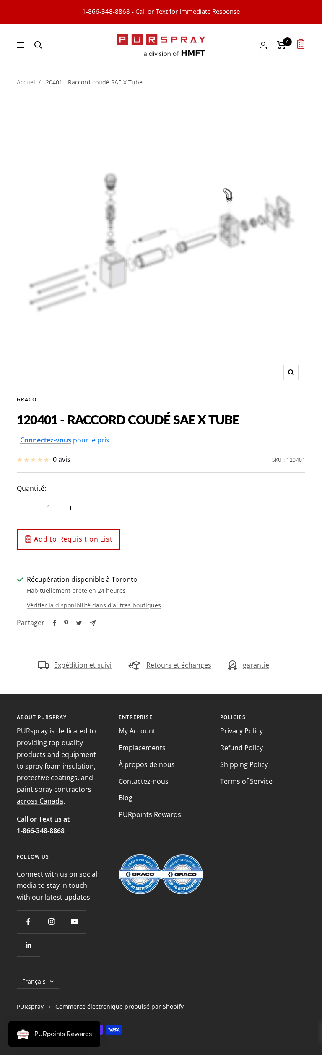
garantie (256, 665)
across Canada (40, 801)
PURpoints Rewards (150, 814)
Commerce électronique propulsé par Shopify (119, 1006)
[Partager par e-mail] (93, 623)
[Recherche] (38, 45)
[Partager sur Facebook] (54, 623)
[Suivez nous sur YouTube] (74, 921)
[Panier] (281, 45)
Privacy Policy (241, 731)
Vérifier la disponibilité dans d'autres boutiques (94, 605)
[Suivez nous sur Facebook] (28, 921)
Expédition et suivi (83, 665)
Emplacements (142, 747)
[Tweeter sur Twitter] (79, 623)
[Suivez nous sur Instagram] (51, 921)
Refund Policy (241, 747)
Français (34, 981)
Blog (125, 797)
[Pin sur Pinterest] (66, 623)
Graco (26, 399)
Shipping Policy (244, 764)
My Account (137, 731)
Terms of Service (246, 781)
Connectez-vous (45, 440)
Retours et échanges (178, 665)
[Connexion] (263, 45)
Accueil (27, 82)
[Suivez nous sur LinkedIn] (28, 944)
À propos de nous (147, 764)
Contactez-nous (144, 781)
